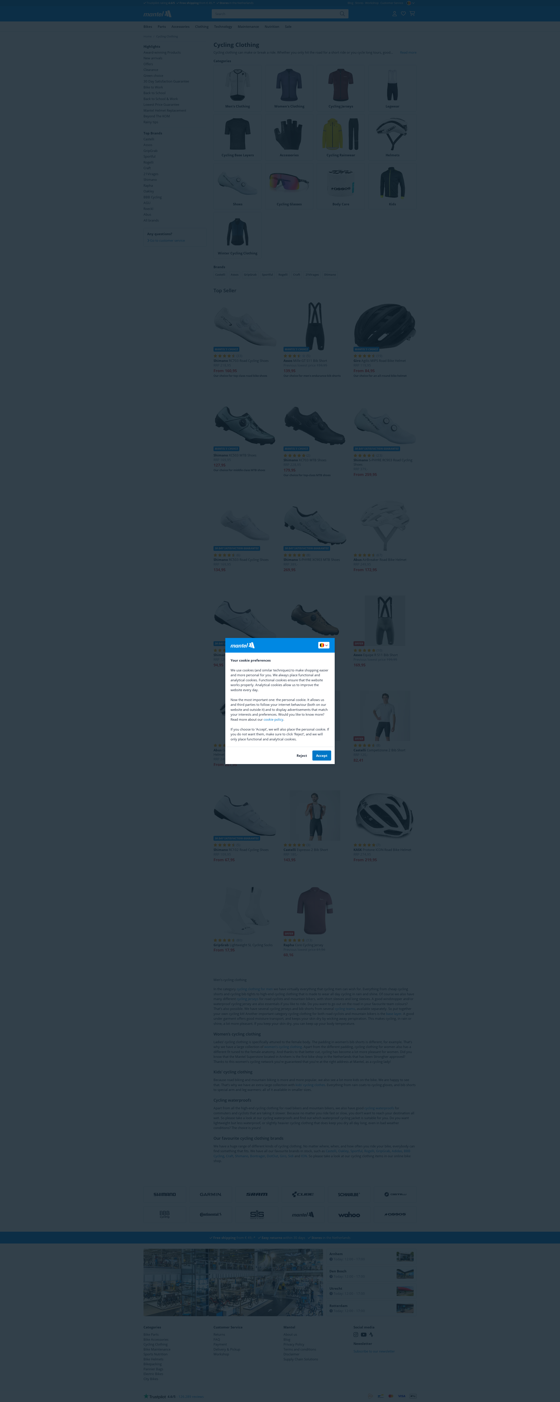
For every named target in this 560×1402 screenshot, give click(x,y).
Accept (321, 755)
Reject (302, 755)
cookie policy (273, 719)
